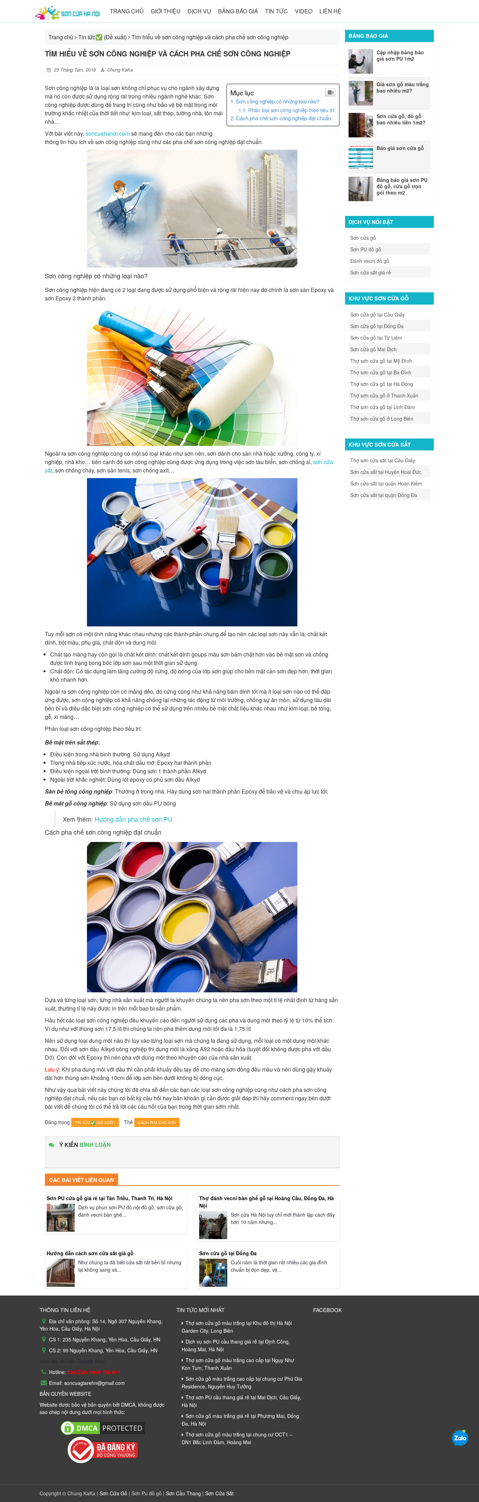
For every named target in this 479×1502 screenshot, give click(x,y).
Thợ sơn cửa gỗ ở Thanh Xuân (384, 395)
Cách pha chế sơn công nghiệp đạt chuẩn (283, 118)
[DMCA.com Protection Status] (103, 1426)
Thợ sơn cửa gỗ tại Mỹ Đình (381, 360)
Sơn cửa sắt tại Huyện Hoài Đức (385, 471)
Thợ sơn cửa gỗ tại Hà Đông (381, 383)
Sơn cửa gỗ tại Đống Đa (377, 325)
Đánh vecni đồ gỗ (369, 260)
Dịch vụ (199, 11)
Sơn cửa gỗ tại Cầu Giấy (377, 314)
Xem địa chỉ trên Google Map (72, 1361)
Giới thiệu (166, 11)
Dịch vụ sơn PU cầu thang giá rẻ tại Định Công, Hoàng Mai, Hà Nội (236, 1345)
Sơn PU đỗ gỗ (365, 249)
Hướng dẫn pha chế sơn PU (134, 819)
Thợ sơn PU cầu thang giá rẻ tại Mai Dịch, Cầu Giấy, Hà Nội (241, 1401)
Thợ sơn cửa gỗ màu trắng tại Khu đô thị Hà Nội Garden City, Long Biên (237, 1326)
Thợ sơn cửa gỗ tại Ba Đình (380, 372)
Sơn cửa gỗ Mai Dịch (373, 349)
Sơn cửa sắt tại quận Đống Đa (383, 494)
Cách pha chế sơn (157, 1122)
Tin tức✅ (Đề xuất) (102, 37)
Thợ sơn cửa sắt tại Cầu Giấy (382, 460)
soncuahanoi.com (108, 133)
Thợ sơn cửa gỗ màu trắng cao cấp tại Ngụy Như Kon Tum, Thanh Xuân (238, 1364)
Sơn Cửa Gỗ (114, 1493)
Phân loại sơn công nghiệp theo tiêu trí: (292, 110)
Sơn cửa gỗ (363, 237)
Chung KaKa (120, 69)
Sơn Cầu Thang (182, 1493)
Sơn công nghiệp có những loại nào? (277, 101)
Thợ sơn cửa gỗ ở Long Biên (381, 418)
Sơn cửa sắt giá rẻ (370, 272)
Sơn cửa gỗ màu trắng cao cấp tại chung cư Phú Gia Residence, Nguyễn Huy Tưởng (242, 1382)
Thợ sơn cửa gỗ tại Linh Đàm (382, 406)
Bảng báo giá (238, 11)
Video (303, 11)
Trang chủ (127, 11)
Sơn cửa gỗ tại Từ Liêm (376, 337)
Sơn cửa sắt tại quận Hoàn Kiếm (386, 483)
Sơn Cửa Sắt (219, 1493)
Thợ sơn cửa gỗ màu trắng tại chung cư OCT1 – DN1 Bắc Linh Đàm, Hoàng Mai (237, 1438)
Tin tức (276, 11)
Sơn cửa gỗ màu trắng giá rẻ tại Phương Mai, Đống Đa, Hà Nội (240, 1419)
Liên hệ (330, 11)
